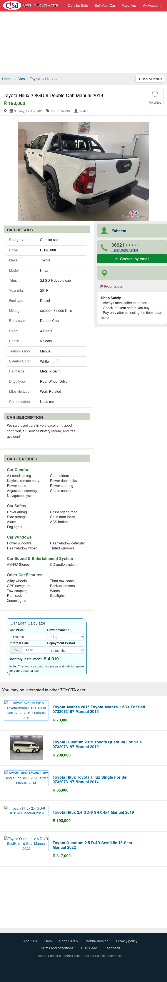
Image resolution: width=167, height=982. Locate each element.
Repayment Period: (61, 643)
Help (48, 940)
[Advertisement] (83, 42)
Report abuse (113, 286)
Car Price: (17, 630)
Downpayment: (58, 630)
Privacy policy (126, 940)
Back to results (151, 79)
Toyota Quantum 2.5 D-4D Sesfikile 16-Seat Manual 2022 (92, 845)
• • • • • (125, 246)
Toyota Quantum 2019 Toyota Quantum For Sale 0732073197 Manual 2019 (97, 744)
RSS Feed (89, 947)
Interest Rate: (20, 643)
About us (30, 940)
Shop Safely (68, 940)
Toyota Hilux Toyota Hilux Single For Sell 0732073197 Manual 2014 (91, 779)
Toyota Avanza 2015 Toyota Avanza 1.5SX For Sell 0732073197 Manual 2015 (99, 709)
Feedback (112, 947)
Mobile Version (97, 940)
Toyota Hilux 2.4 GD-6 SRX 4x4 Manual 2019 (93, 812)
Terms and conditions (57, 947)
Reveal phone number (125, 249)
